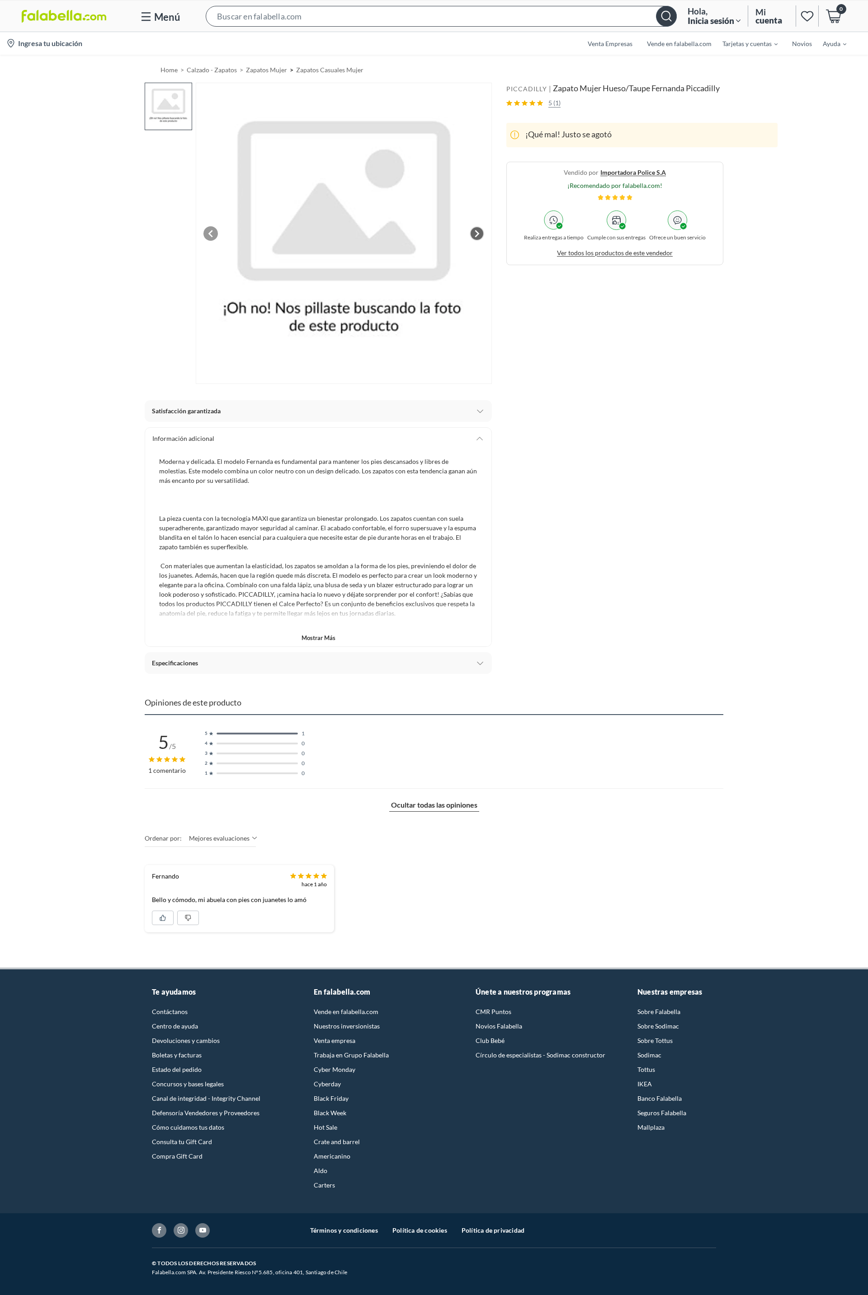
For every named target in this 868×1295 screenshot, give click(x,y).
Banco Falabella (659, 1098)
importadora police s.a (633, 172)
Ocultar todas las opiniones (434, 804)
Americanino (332, 1156)
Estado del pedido (177, 1069)
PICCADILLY (526, 89)
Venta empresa (334, 1040)
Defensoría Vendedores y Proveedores (205, 1113)
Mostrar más (318, 637)
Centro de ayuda (175, 1026)
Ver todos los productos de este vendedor (615, 252)
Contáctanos (170, 1011)
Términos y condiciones (344, 1230)
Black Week (330, 1113)
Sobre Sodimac (658, 1026)
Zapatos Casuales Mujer (329, 70)
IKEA (644, 1084)
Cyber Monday (334, 1069)
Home (169, 70)
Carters (324, 1185)
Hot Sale (325, 1127)
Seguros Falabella (661, 1113)
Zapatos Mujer (266, 70)
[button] (441, 16)
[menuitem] (745, 43)
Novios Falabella (499, 1026)
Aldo (320, 1170)
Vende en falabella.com (346, 1011)
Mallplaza (651, 1127)
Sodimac (649, 1055)
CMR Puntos (493, 1011)
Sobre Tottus (655, 1040)
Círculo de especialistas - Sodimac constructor (540, 1055)
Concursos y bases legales (188, 1084)
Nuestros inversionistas (347, 1026)
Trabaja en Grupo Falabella (351, 1055)
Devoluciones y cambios (186, 1040)
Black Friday (331, 1098)
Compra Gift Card (177, 1156)
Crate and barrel (337, 1141)
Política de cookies (419, 1230)
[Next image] (477, 233)
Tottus (646, 1069)
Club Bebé (490, 1040)
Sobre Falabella (658, 1011)
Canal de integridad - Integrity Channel (206, 1098)
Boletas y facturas (177, 1055)
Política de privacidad (493, 1230)
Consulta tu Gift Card (182, 1141)
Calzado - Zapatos (212, 70)
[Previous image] (210, 233)
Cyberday (327, 1084)
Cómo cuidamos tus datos (188, 1127)
